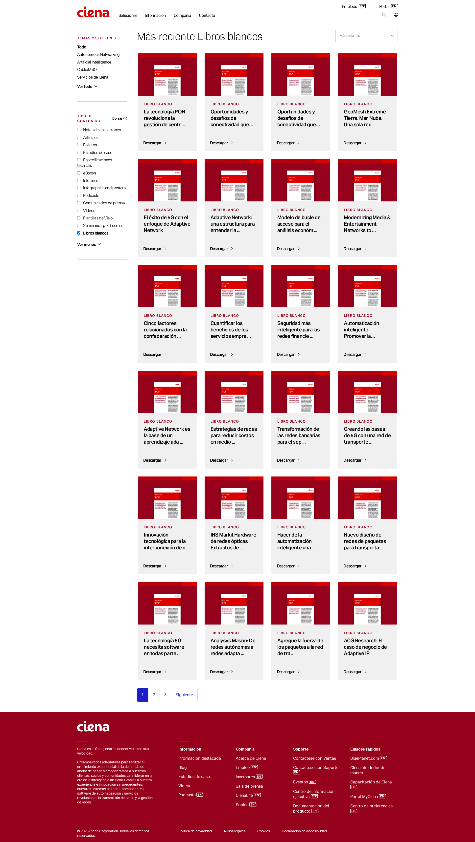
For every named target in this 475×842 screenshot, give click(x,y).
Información (155, 16)
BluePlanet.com (365, 758)
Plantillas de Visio (97, 218)
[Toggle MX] (224, 749)
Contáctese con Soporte (316, 768)
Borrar (117, 118)
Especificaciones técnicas (94, 163)
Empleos (350, 7)
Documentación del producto (311, 808)
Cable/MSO (86, 70)
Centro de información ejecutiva (313, 794)
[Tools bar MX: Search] (384, 15)
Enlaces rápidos (365, 749)
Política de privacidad (195, 831)
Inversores (246, 777)
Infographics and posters (103, 188)
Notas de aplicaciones (101, 130)
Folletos (89, 145)
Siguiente (184, 695)
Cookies (263, 831)
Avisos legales (234, 831)
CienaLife (245, 796)
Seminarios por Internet (102, 226)
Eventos (301, 782)
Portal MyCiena (364, 797)
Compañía (182, 16)
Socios (242, 805)
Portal (384, 7)
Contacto (207, 16)
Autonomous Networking (98, 55)
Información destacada (199, 758)
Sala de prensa (249, 786)
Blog (182, 768)
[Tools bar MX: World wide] (395, 15)
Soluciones (128, 16)
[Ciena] (94, 10)
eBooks (89, 173)
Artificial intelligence (94, 62)
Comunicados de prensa (103, 203)
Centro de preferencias (372, 806)
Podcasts (90, 196)
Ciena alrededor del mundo (368, 770)
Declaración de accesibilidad (304, 831)
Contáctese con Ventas (314, 758)
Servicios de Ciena (92, 77)
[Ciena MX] (94, 723)
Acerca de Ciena (251, 758)
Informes (90, 181)
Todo (81, 47)
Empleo (243, 768)
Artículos (90, 138)
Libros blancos (95, 233)
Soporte (301, 749)
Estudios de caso (97, 153)
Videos (88, 211)
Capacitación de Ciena (371, 782)
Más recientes (350, 36)
